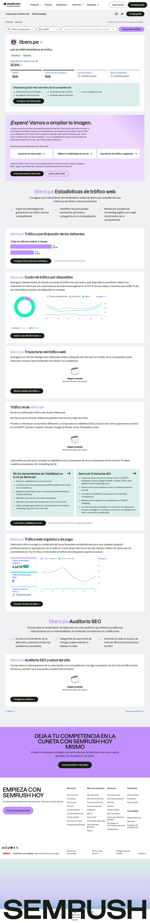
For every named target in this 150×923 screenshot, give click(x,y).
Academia (131, 799)
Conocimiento (133, 795)
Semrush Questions (115, 799)
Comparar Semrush (75, 814)
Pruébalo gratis (137, 5)
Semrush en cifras (74, 821)
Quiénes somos (113, 795)
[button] (116, 14)
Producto (34, 5)
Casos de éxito (73, 817)
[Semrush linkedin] (3, 847)
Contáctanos (112, 829)
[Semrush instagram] (6, 847)
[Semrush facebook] (14, 847)
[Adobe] (6, 853)
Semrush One (72, 795)
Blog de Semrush (134, 818)
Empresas (91, 5)
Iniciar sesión (118, 5)
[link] (17, 14)
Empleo (110, 806)
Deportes (27, 56)
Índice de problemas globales (115, 818)
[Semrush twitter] (17, 847)
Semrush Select (113, 814)
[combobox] (86, 29)
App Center (92, 817)
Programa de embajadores (132, 826)
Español (141, 853)
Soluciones (61, 5)
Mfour (89, 814)
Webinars (131, 821)
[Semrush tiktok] (8, 847)
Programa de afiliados (76, 825)
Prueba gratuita (73, 810)
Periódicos (15, 56)
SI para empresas (94, 806)
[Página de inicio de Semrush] (11, 5)
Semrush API (132, 802)
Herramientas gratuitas (93, 826)
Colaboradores (113, 810)
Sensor (90, 831)
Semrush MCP (93, 795)
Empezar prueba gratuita (18, 811)
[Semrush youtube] (11, 847)
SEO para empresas (95, 799)
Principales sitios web (96, 821)
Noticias (110, 802)
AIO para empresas (95, 802)
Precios (48, 5)
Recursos (76, 5)
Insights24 (91, 810)
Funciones (71, 799)
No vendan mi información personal (116, 824)
